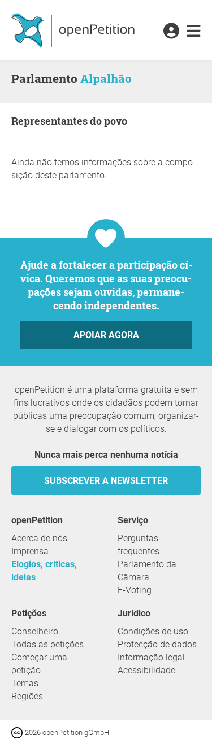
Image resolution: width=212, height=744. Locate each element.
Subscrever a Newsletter (106, 480)
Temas (24, 683)
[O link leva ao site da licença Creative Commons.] (18, 732)
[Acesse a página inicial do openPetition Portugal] (74, 30)
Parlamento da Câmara (147, 571)
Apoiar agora (106, 335)
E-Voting (135, 590)
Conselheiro (34, 631)
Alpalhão (106, 78)
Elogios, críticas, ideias (44, 571)
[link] (194, 31)
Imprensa (30, 551)
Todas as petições (47, 644)
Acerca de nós (39, 538)
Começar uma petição (39, 664)
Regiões (27, 696)
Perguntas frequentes (138, 545)
